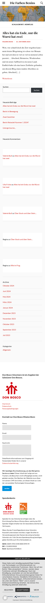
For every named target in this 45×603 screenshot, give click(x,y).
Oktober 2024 (8, 286)
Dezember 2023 (9, 313)
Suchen (6, 87)
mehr (36, 590)
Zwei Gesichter (9, 117)
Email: (4, 433)
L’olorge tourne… (9, 128)
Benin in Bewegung (10, 111)
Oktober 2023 (8, 324)
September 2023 (9, 330)
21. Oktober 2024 (23, 41)
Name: (4, 423)
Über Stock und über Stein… (26, 213)
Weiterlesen (7, 78)
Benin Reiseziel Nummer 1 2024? (16, 122)
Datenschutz (6, 406)
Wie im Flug (15, 265)
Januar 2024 (8, 308)
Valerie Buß (7, 41)
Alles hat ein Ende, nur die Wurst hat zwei (20, 34)
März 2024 (7, 302)
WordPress (26, 558)
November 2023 (9, 319)
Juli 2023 (6, 335)
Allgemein (7, 350)
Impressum (6, 404)
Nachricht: (6, 443)
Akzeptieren (22, 590)
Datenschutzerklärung (10, 463)
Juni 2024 (7, 291)
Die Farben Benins (22, 3)
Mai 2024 (6, 297)
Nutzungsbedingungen (10, 409)
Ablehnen (8, 590)
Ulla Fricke (7, 184)
